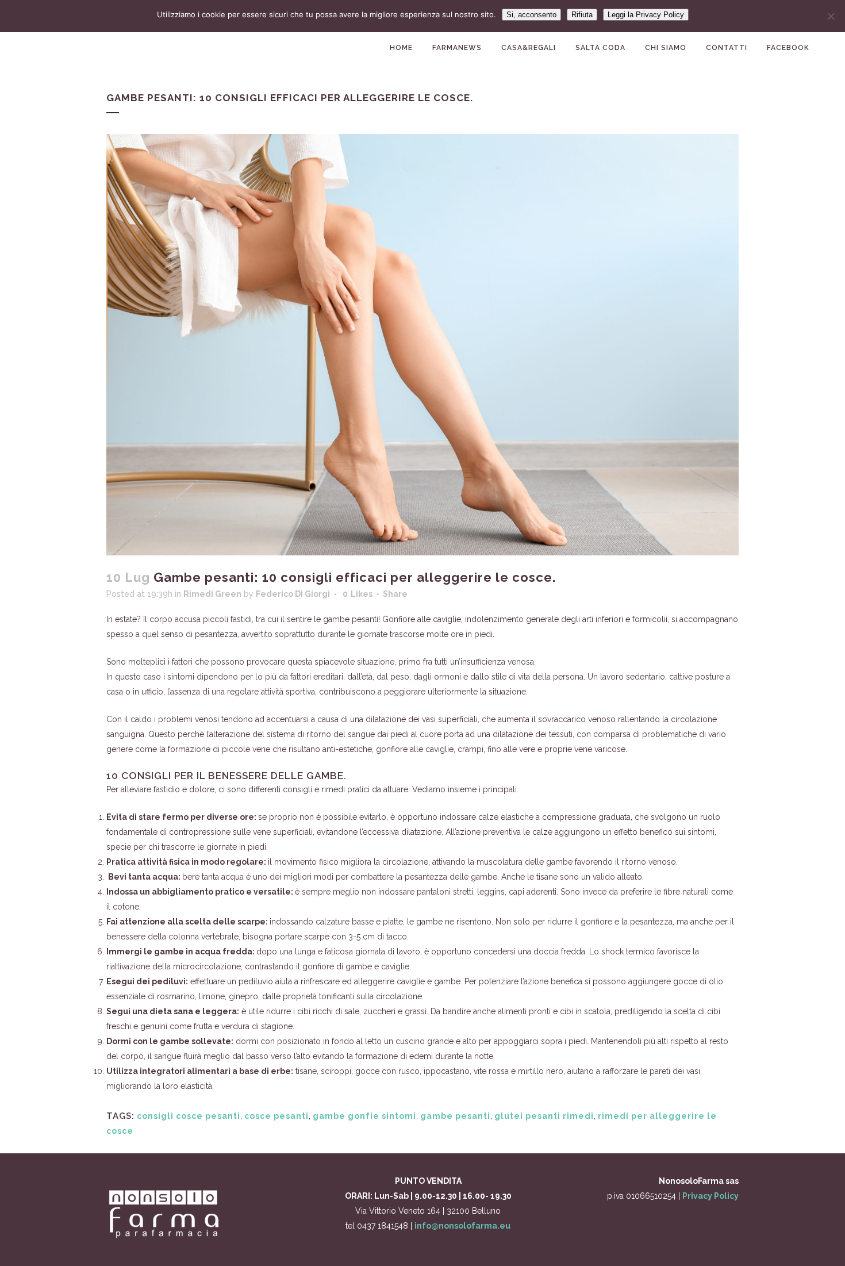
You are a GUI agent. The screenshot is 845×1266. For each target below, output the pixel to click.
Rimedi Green (212, 594)
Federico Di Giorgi (293, 594)
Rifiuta (582, 14)
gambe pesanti (455, 1116)
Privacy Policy (710, 1195)
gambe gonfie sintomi (364, 1116)
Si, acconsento (531, 14)
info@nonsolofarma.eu (462, 1225)
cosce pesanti (276, 1116)
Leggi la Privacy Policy (646, 14)
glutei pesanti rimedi (544, 1116)
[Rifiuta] (830, 16)
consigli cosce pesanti (188, 1116)
